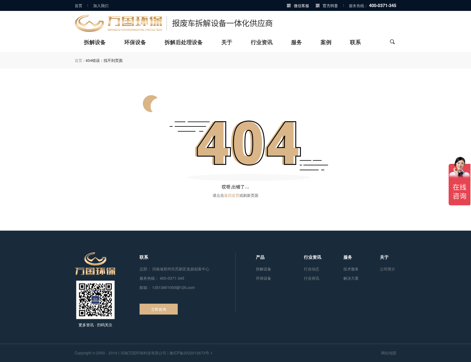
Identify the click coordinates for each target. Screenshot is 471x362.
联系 (355, 42)
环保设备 (135, 42)
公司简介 (387, 269)
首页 (78, 5)
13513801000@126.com (173, 287)
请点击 (218, 195)
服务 (296, 42)
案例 (326, 42)
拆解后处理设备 (184, 42)
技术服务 (351, 269)
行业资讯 (262, 42)
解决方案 (351, 278)
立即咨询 (158, 309)
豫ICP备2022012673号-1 (191, 352)
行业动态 (311, 269)
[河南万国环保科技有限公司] (235, 23)
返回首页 (231, 195)
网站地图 (388, 352)
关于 (226, 42)
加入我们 (100, 5)
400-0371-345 (382, 5)
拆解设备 (95, 42)
